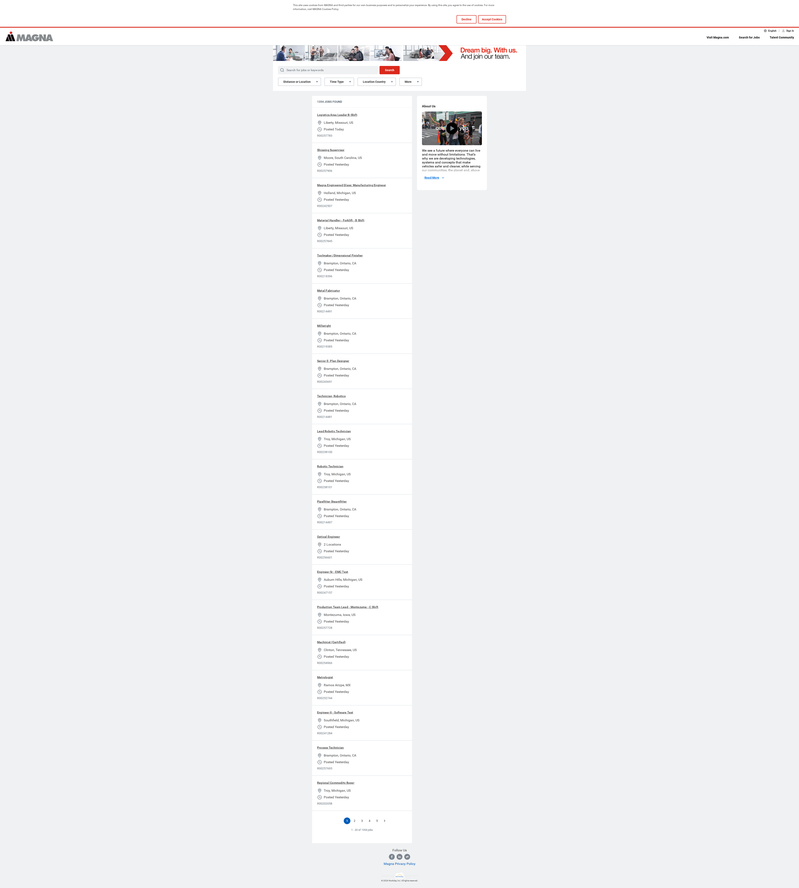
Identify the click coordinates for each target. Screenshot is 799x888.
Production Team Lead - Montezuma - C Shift (347, 607)
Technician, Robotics (331, 396)
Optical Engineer (328, 536)
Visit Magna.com (718, 37)
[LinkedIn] (399, 857)
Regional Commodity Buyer (335, 782)
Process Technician (330, 747)
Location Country (374, 81)
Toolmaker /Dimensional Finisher (340, 255)
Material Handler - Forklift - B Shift (340, 220)
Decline (466, 19)
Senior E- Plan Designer (333, 361)
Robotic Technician (330, 466)
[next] (384, 820)
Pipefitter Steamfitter (332, 501)
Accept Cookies (492, 19)
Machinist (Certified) (331, 642)
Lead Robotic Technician (334, 431)
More (408, 81)
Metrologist (325, 677)
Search (389, 70)
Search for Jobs (749, 37)
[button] (452, 128)
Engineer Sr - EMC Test (332, 571)
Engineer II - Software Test (335, 712)
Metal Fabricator (328, 290)
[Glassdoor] (407, 857)
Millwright (324, 325)
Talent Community (782, 37)
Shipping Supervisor (331, 150)
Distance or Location (297, 81)
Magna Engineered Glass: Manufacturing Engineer (351, 185)
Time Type (337, 81)
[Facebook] (392, 857)
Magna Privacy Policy (400, 864)
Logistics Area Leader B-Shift (337, 114)
